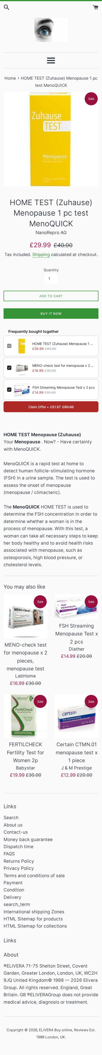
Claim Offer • (51, 407)
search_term (17, 904)
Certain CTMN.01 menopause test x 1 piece (76, 752)
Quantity (51, 270)
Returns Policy (19, 861)
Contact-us (16, 832)
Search (11, 817)
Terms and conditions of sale (34, 875)
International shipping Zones (34, 912)
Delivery (12, 897)
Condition (14, 890)
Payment (13, 883)
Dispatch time (18, 846)
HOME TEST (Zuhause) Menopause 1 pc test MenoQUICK (63, 344)
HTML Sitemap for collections (35, 926)
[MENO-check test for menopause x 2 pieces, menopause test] (25, 617)
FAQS (9, 854)
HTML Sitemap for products (33, 919)
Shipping (41, 254)
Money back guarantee (28, 839)
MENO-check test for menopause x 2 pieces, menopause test (63, 365)
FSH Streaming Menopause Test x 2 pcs (63, 387)
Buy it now (51, 313)
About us (13, 825)
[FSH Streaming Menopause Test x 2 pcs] (76, 607)
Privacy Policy (19, 868)
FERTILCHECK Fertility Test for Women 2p (25, 752)
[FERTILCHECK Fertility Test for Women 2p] (25, 716)
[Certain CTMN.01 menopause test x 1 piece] (76, 716)
